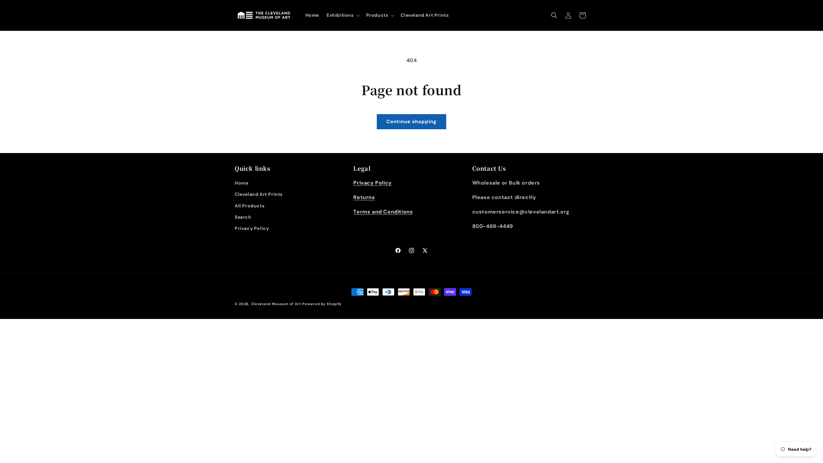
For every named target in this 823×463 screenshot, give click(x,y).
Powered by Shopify (322, 304)
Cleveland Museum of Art (276, 304)
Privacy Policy (252, 228)
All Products (249, 206)
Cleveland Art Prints (259, 194)
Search (243, 217)
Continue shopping (411, 121)
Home (241, 183)
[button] (342, 15)
